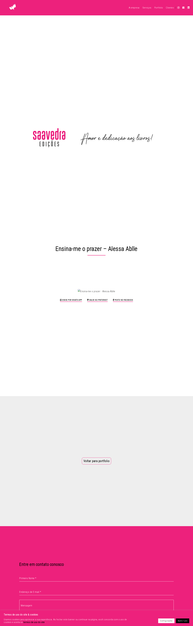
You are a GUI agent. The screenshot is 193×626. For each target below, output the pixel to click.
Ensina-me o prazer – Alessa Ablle (96, 248)
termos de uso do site (34, 622)
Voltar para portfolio (97, 461)
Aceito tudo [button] (183, 621)
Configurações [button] (166, 621)
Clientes (170, 7)
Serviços (146, 7)
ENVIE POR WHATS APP (72, 300)
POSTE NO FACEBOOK (123, 300)
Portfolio (158, 7)
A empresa (134, 7)
